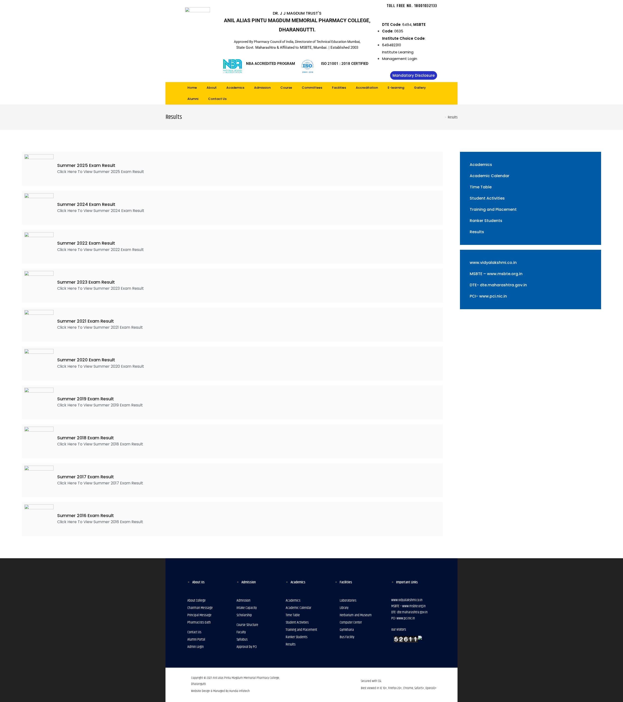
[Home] (441, 117)
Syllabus (242, 639)
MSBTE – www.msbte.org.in (496, 274)
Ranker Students (486, 220)
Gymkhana (347, 630)
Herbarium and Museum (356, 615)
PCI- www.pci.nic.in (488, 296)
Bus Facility (347, 637)
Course (286, 87)
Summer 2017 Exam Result (85, 477)
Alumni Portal (196, 639)
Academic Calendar (489, 176)
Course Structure (247, 625)
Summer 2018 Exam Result (85, 438)
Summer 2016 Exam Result (85, 515)
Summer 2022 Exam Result (86, 243)
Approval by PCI (247, 647)
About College (196, 600)
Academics (235, 87)
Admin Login (195, 647)
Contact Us (217, 98)
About (212, 87)
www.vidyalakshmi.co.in (493, 262)
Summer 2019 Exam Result (85, 399)
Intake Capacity (247, 608)
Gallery (420, 87)
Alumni (192, 98)
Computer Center (351, 622)
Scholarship (244, 615)
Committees (312, 87)
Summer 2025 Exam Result (86, 165)
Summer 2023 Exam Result (86, 282)
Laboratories (348, 600)
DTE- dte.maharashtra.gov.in (498, 285)
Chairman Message (200, 608)
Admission (262, 87)
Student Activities (487, 198)
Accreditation (367, 87)
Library (344, 608)
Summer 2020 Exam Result (86, 360)
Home (192, 87)
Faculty (241, 632)
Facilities (339, 87)
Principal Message (199, 615)
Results (477, 232)
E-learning (396, 87)
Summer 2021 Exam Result (85, 321)
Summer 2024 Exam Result (86, 204)
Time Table (481, 187)
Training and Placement (493, 209)
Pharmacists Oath (199, 622)
